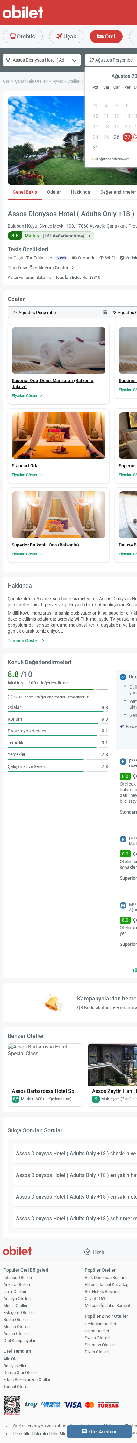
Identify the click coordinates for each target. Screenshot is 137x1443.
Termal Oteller (16, 1386)
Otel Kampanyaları (20, 1340)
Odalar (54, 192)
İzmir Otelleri (15, 1291)
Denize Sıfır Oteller (20, 1372)
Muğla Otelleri (16, 1305)
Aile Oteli (11, 1359)
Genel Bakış (25, 192)
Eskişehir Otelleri (19, 1312)
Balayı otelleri (15, 1366)
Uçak (69, 36)
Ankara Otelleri (17, 1284)
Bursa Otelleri (16, 1319)
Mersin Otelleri (17, 1326)
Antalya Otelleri (17, 1298)
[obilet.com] (38, 18)
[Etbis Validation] (12, 1407)
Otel (109, 36)
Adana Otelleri (16, 1333)
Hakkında (80, 192)
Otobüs (25, 36)
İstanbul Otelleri (18, 1277)
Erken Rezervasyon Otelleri (27, 1379)
